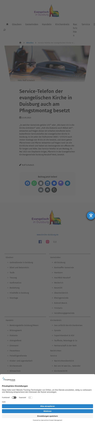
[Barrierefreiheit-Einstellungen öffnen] (91, 216)
